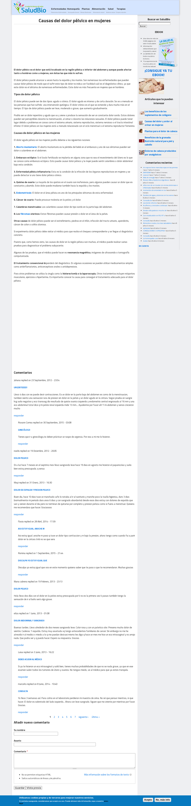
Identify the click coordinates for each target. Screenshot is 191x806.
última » (96, 717)
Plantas (85, 10)
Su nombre (19, 730)
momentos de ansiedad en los (154, 190)
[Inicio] (29, 7)
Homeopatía (73, 10)
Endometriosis (23, 193)
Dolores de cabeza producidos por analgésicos (160, 152)
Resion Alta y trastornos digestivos (156, 180)
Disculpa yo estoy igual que (32, 560)
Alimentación (98, 10)
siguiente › (84, 717)
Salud (110, 10)
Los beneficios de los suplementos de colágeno (158, 113)
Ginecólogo (24, 429)
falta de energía (149, 177)
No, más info (163, 799)
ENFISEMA (147, 172)
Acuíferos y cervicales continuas (155, 205)
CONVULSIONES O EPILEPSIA (154, 230)
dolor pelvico (21, 458)
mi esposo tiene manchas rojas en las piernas (160, 167)
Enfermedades (58, 10)
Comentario (21, 751)
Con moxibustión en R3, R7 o (154, 215)
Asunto (17, 740)
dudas (145, 241)
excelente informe (150, 203)
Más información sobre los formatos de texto (106, 774)
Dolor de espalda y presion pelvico (32, 490)
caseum (146, 175)
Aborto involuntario (26, 147)
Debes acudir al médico (30, 659)
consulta (23, 691)
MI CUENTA (144, 245)
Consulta (146, 220)
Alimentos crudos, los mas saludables (157, 223)
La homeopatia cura (150, 238)
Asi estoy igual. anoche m (31, 528)
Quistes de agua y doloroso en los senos (158, 195)
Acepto (148, 799)
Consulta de (147, 200)
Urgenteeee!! (20, 387)
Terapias (121, 10)
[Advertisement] (37, 43)
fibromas (25, 214)
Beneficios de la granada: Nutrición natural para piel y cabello (159, 141)
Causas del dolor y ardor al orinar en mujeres (158, 123)
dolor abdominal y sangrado (29, 620)
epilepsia (146, 228)
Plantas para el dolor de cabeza (161, 131)
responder (19, 415)
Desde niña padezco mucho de (155, 210)
